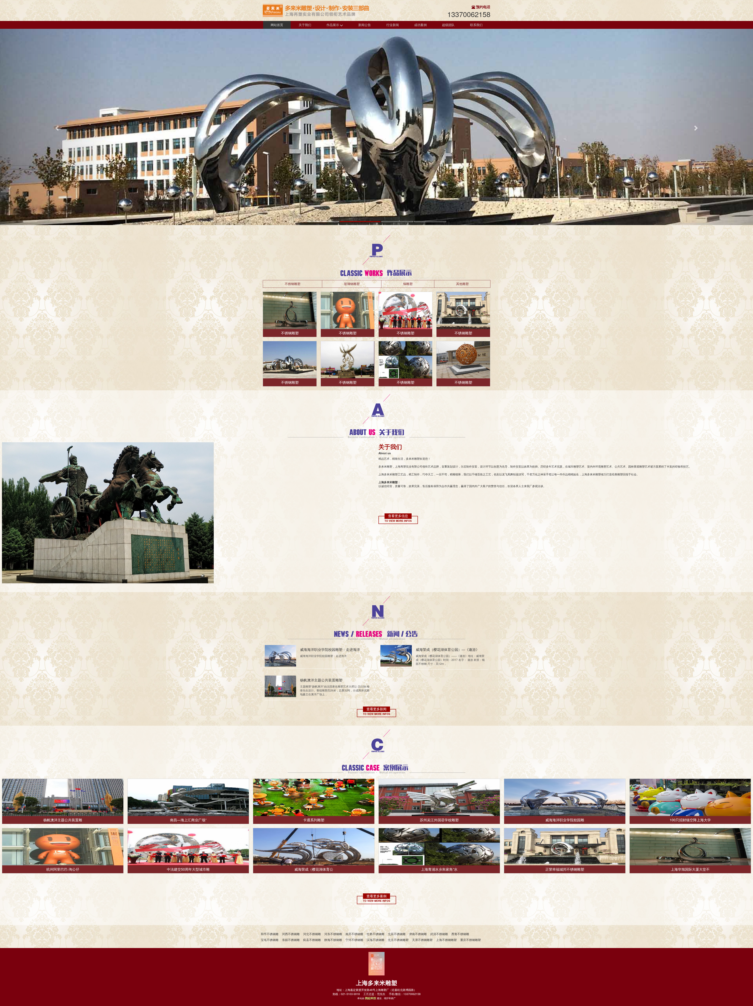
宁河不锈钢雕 (354, 940)
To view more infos (398, 521)
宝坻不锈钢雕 (269, 940)
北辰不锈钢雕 (397, 934)
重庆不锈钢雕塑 (470, 940)
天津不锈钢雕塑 (422, 940)
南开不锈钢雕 (354, 934)
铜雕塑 (408, 283)
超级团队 (448, 25)
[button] (56, 127)
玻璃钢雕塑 (352, 283)
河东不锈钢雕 (333, 934)
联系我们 (476, 25)
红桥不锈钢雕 (375, 934)
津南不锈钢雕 (418, 934)
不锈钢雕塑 (292, 283)
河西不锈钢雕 (291, 934)
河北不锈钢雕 (312, 934)
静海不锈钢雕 (333, 940)
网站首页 (277, 25)
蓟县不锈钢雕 (312, 940)
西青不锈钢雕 (460, 934)
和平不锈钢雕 (269, 934)
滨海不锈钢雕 (375, 940)
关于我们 (305, 25)
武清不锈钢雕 (439, 934)
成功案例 (420, 25)
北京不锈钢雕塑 (398, 940)
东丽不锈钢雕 (291, 940)
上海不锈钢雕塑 (446, 940)
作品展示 (333, 25)
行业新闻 (392, 25)
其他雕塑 (462, 283)
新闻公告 (364, 25)
